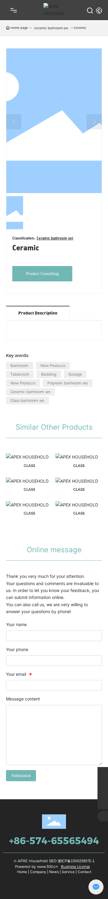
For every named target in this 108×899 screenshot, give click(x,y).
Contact (84, 871)
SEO (52, 861)
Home (22, 871)
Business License (75, 866)
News (54, 871)
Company (38, 871)
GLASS (29, 465)
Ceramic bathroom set (51, 28)
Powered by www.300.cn (36, 866)
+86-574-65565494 (54, 841)
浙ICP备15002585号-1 (76, 861)
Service (68, 871)
